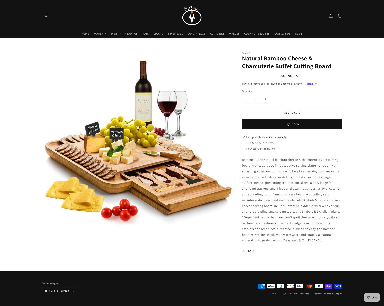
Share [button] (250, 251)
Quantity (247, 91)
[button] (46, 15)
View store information (261, 148)
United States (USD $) (57, 291)
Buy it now (292, 124)
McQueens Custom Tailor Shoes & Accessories (301, 293)
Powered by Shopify (332, 293)
